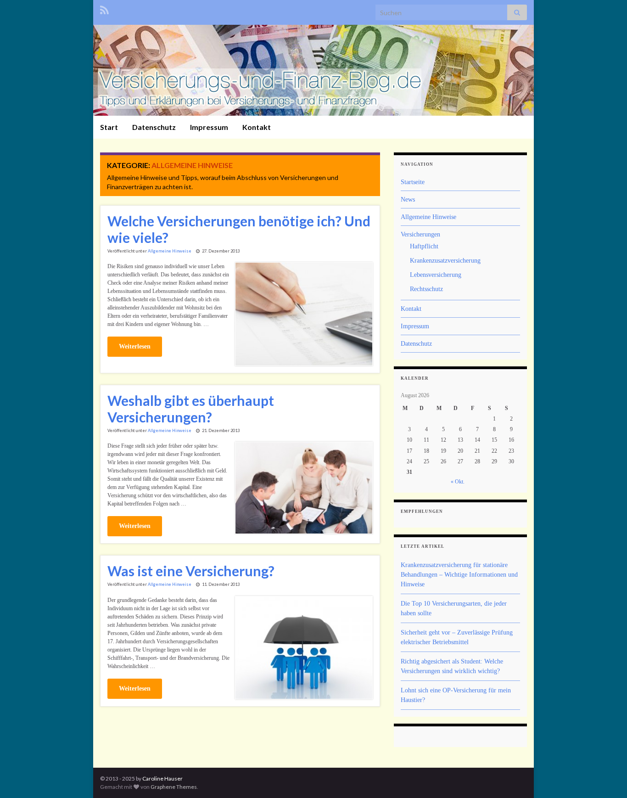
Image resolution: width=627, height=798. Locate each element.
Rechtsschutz (426, 289)
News (408, 199)
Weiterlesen (135, 346)
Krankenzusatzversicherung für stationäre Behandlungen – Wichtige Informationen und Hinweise (459, 575)
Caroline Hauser (162, 778)
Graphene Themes (174, 786)
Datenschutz (154, 127)
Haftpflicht (424, 246)
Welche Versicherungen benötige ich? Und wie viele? (238, 229)
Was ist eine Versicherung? (190, 570)
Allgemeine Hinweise (169, 250)
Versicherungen (420, 234)
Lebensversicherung (435, 274)
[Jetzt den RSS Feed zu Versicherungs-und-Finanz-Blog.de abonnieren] (104, 8)
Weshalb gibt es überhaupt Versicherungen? (190, 408)
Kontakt (256, 127)
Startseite (413, 182)
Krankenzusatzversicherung (445, 260)
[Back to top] (606, 777)
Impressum (209, 127)
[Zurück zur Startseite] (313, 70)
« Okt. (458, 481)
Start (109, 127)
